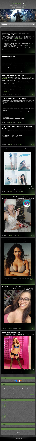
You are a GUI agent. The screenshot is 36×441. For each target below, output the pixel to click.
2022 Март (3, 408)
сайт (18, 3)
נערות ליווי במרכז (10, 277)
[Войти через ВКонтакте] (16, 381)
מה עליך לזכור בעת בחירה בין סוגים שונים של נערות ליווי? (14, 149)
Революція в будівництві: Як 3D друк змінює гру (14, 75)
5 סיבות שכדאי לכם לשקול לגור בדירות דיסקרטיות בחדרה (14, 240)
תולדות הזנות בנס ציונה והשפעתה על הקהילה (11, 332)
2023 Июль (3, 418)
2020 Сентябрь (4, 403)
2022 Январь (4, 407)
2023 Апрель (4, 417)
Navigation (4, 24)
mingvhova (10, 51)
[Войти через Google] (19, 381)
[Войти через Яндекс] (18, 381)
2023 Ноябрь (4, 419)
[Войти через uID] (15, 381)
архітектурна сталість (18, 38)
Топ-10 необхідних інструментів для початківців (14, 98)
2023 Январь (4, 415)
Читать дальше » (4, 49)
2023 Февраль (4, 416)
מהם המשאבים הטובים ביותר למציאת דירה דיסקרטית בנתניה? (15, 196)
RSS (25, 5)
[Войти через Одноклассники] (21, 381)
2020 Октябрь (4, 404)
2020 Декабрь (4, 406)
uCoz (21, 439)
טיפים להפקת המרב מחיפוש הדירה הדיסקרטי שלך (12, 286)
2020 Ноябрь (4, 405)
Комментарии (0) (20, 51)
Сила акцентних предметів (8, 56)
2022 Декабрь (4, 414)
